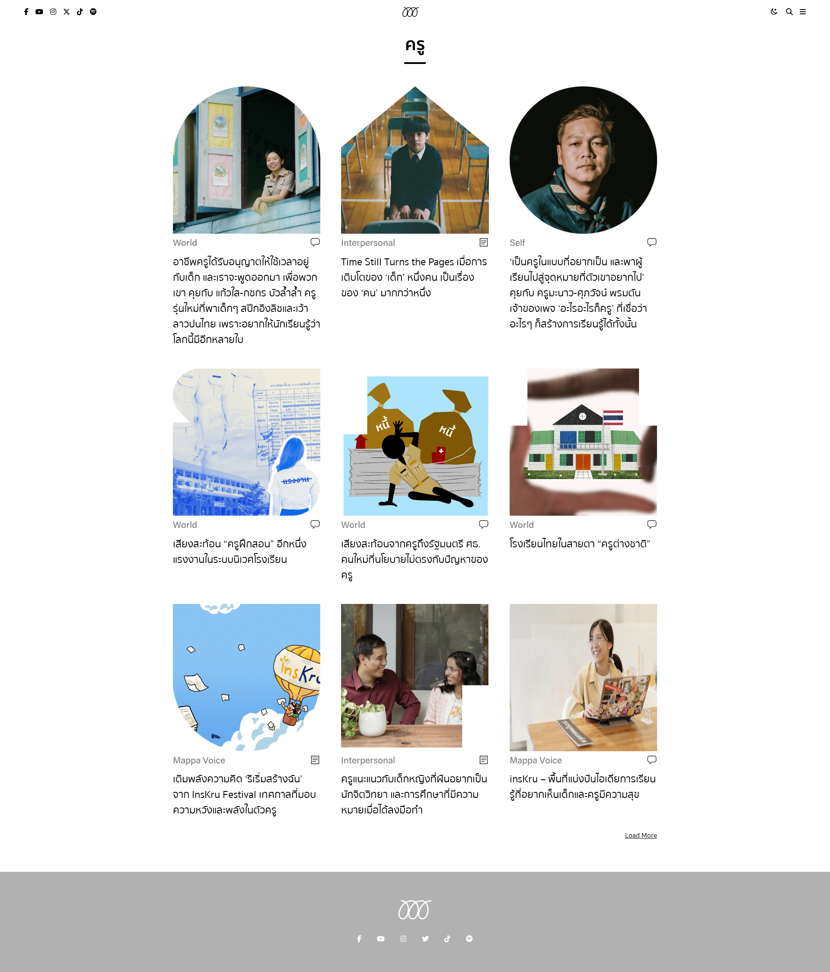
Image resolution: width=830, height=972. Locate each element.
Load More (641, 835)
